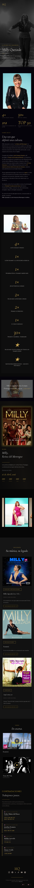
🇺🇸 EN (29, 884)
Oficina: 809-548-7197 (9, 817)
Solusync (21, 881)
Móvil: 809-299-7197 (9, 819)
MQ (4, 4)
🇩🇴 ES (23, 884)
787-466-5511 (7, 842)
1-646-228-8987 (8, 853)
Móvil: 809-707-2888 (9, 830)
